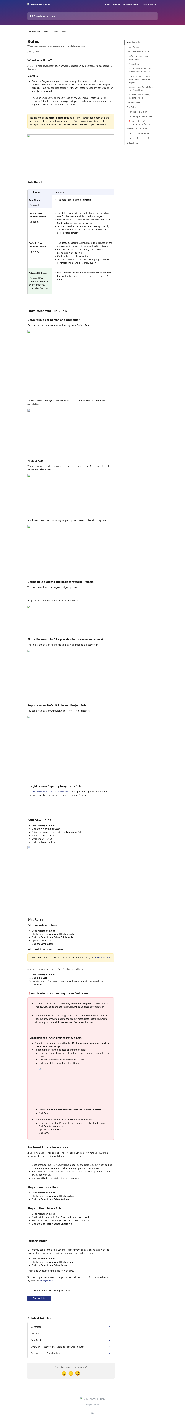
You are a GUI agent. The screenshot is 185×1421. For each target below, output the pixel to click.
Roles (55, 31)
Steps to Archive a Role (139, 133)
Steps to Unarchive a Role (140, 138)
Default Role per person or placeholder (141, 57)
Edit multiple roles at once (140, 116)
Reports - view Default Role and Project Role (141, 88)
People (46, 31)
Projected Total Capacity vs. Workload (51, 791)
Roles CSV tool (102, 957)
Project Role (134, 64)
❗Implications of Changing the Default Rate (141, 122)
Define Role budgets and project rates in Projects (140, 70)
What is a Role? (134, 42)
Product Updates (112, 4)
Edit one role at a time (139, 111)
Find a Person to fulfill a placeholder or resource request (139, 79)
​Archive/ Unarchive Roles (138, 128)
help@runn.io (47, 1280)
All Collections (33, 31)
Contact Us (39, 1298)
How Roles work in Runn (138, 51)
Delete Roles (132, 142)
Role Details (134, 47)
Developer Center (131, 4)
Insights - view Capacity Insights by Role (139, 96)
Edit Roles (131, 107)
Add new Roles (134, 102)
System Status (149, 4)
